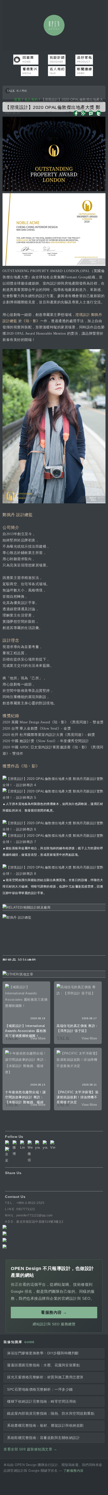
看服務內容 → (54, 1312)
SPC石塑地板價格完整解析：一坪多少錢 (40, 1389)
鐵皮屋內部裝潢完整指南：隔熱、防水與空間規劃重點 (50, 1413)
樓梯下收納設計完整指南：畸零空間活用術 (41, 1401)
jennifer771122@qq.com (34, 1215)
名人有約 (31, 99)
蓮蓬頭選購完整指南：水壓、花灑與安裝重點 (43, 1365)
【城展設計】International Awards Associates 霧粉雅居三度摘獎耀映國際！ (25, 1031)
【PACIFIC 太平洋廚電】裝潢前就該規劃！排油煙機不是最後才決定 (77, 1097)
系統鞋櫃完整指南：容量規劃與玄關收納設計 (43, 1438)
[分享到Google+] (83, 115)
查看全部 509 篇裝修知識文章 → (30, 1449)
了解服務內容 (73, 1470)
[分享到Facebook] (76, 115)
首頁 (17, 99)
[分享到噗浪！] (91, 115)
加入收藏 (49, 116)
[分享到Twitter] (98, 115)
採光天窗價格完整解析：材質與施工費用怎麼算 (45, 1377)
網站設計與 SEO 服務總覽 (54, 1324)
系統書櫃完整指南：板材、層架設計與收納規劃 (45, 1425)
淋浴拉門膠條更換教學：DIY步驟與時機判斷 (43, 1353)
